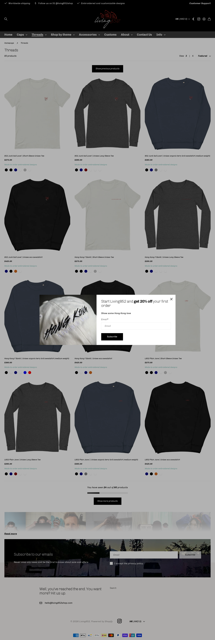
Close (171, 299)
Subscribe (112, 336)
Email (104, 319)
